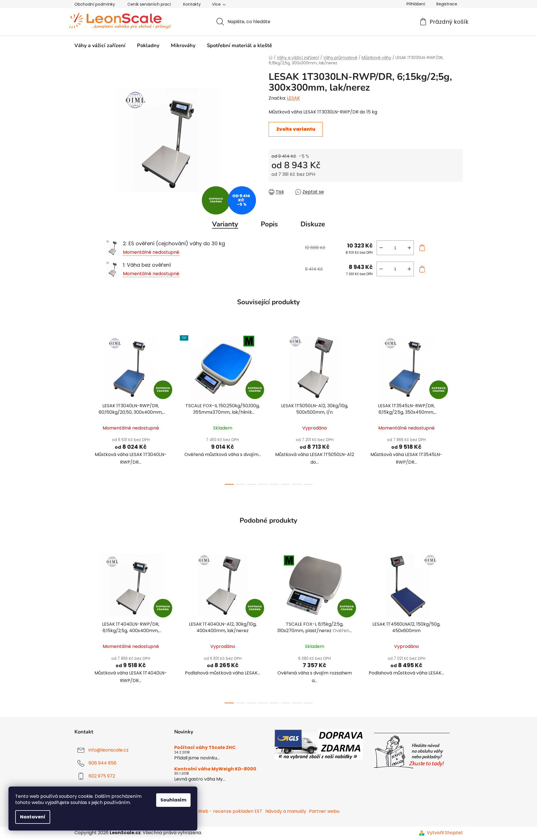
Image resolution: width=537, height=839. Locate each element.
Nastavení (32, 817)
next (458, 408)
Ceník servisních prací (149, 4)
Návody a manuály (285, 811)
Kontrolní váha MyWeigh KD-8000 (215, 769)
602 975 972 (102, 776)
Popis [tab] (269, 224)
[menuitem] (100, 45)
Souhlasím (173, 800)
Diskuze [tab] (312, 224)
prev (78, 408)
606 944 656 (102, 763)
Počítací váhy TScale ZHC (205, 747)
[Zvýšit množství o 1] (409, 248)
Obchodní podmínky (94, 4)
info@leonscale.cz (109, 750)
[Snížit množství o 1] (381, 248)
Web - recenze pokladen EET (230, 811)
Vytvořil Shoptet (445, 833)
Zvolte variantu (295, 129)
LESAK (293, 98)
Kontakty (192, 4)
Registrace (446, 4)
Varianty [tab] (225, 224)
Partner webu (324, 811)
